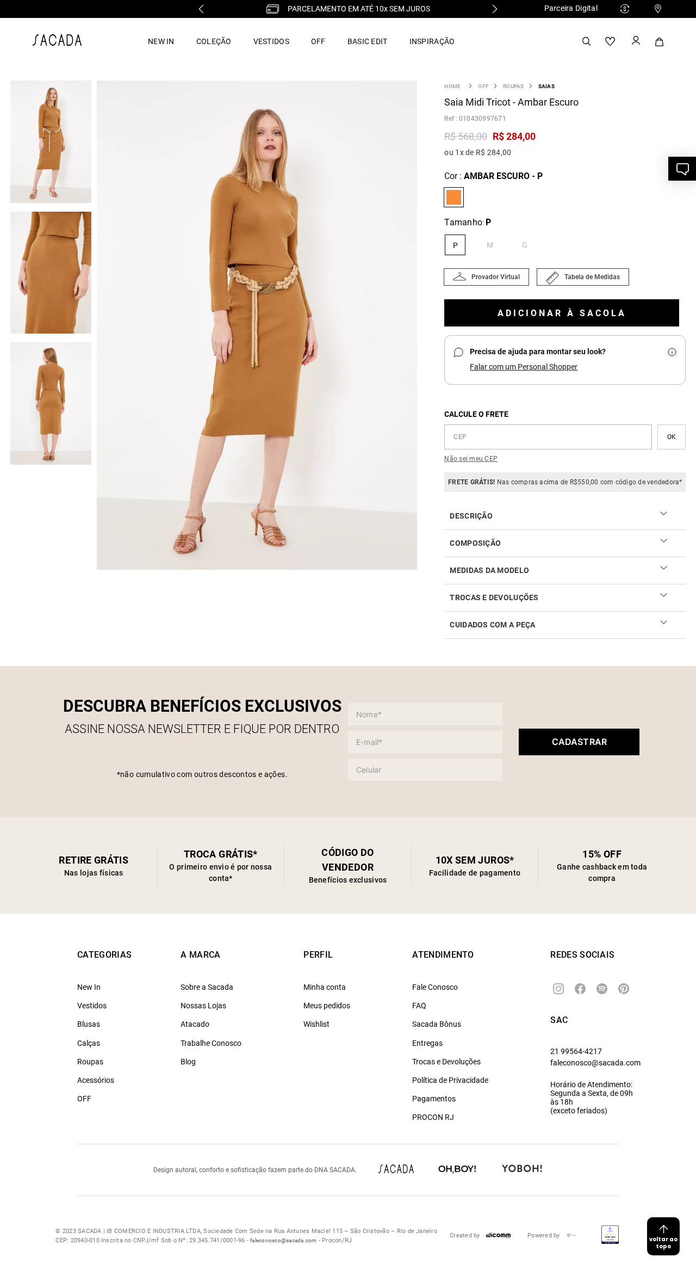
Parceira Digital (571, 8)
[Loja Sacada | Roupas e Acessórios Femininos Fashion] (57, 43)
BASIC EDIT (367, 41)
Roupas (513, 86)
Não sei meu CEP (471, 459)
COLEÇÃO (214, 41)
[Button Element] (635, 41)
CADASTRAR (579, 741)
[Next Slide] (494, 9)
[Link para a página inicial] (452, 86)
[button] (259, 326)
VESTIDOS (271, 41)
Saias (546, 86)
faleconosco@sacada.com (595, 1062)
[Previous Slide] (201, 9)
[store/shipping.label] (671, 436)
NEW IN (161, 41)
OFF (318, 41)
